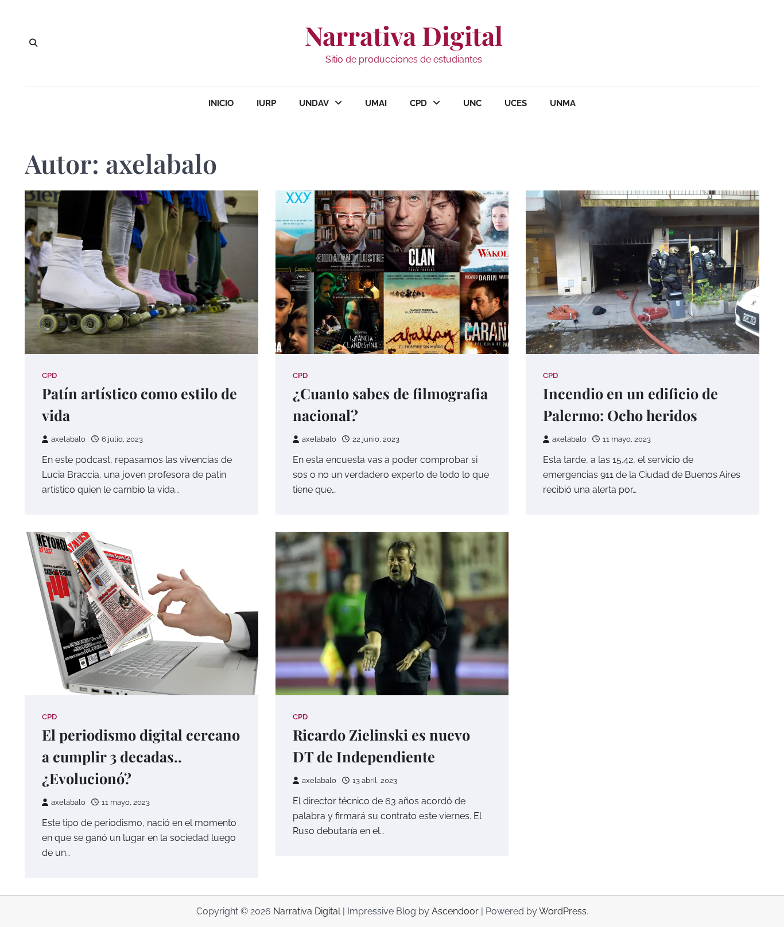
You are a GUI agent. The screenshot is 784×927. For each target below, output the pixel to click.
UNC (472, 103)
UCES (515, 103)
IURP (266, 103)
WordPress (563, 911)
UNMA (563, 103)
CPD (418, 103)
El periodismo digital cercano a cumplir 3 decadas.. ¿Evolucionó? (141, 756)
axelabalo (68, 439)
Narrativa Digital (404, 35)
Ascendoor (455, 911)
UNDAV (314, 103)
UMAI (376, 103)
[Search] (33, 43)
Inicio (221, 103)
